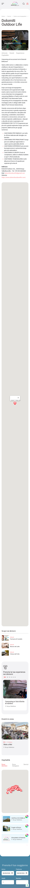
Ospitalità (5, 55)
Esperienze (20, 53)
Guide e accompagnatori (20, 16)
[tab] (5, 765)
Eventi (12, 53)
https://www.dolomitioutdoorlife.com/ (14, 177)
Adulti (3, 878)
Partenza (19, 869)
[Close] (18, 398)
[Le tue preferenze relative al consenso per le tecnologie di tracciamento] (27, 885)
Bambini (18, 878)
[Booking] (27, 4)
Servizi (9, 16)
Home (3, 16)
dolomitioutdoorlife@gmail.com (15, 173)
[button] (21, 791)
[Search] (24, 4)
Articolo (4, 53)
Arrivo (3, 869)
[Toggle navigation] (3, 3)
